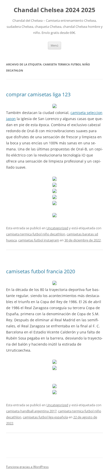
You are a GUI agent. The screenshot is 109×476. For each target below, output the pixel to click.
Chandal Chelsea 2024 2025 (54, 10)
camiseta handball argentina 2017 (31, 411)
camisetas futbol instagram (38, 240)
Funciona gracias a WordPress (27, 467)
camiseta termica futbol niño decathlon (35, 234)
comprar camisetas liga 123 (38, 94)
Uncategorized (57, 228)
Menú (54, 45)
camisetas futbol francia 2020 (40, 271)
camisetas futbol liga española (45, 417)
